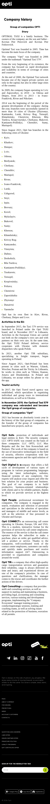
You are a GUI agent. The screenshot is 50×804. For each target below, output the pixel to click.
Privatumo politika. (9, 741)
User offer (6, 735)
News (4, 711)
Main (3, 699)
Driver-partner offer (10, 738)
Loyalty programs (9, 744)
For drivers (6, 705)
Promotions (6, 708)
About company (8, 702)
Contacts (6, 717)
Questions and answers (11, 732)
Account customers (10, 714)
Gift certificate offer (10, 747)
